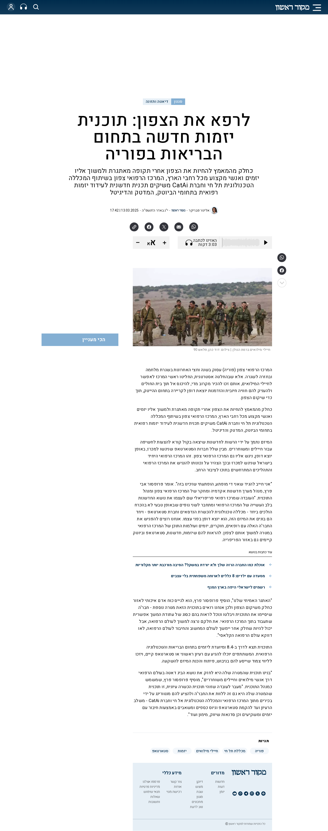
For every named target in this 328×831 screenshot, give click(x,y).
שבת (199, 791)
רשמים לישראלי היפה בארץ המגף (236, 587)
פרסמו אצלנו (151, 781)
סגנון (178, 101)
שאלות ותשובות (154, 799)
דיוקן (199, 781)
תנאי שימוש (152, 791)
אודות (178, 786)
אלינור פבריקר (199, 210)
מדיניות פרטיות (150, 786)
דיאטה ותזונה (157, 101)
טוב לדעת (196, 806)
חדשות (220, 781)
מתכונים (197, 801)
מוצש (199, 786)
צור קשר (176, 781)
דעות (221, 786)
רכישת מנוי (174, 791)
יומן (222, 791)
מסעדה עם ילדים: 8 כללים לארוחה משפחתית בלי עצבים (218, 576)
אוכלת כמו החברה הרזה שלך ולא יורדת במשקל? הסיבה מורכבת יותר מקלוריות (200, 565)
